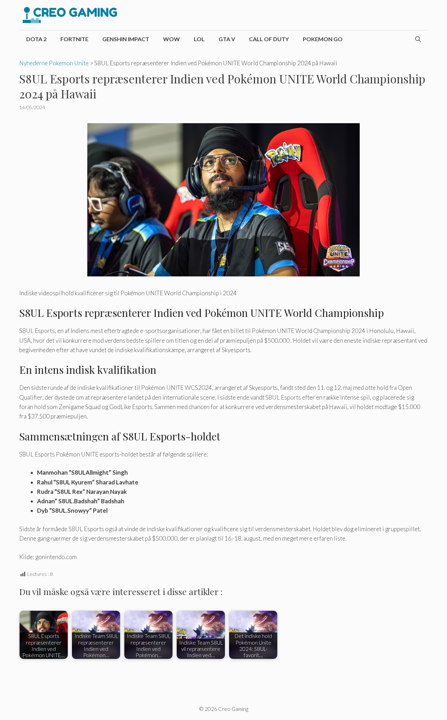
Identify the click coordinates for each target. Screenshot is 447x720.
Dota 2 (36, 39)
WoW (171, 39)
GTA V (227, 39)
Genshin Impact (125, 39)
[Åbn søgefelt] (418, 39)
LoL (199, 39)
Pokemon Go (323, 39)
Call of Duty (269, 39)
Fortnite (74, 39)
